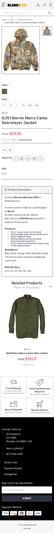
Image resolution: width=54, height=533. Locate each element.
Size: (5, 99)
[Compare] (44, 5)
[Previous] (45, 286)
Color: (6, 85)
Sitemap (27, 528)
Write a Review (25, 140)
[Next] (50, 286)
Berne (5, 113)
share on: (7, 157)
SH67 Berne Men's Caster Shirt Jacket (27, 353)
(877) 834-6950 (14, 454)
